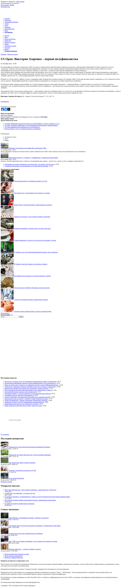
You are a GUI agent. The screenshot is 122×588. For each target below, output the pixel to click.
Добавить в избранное (8, 1)
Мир (6, 37)
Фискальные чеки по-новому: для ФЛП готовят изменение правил (26, 399)
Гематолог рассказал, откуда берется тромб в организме (32, 216)
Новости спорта (12, 54)
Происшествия (9, 29)
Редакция (8, 554)
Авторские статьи (10, 46)
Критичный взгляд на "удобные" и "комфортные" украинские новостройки (33, 157)
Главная (7, 18)
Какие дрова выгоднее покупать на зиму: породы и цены (23, 405)
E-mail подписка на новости (10, 3)
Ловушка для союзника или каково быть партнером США (27, 148)
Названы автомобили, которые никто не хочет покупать (32, 228)
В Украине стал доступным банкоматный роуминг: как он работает (36, 252)
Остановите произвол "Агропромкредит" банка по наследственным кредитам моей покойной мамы (37, 497)
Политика (8, 20)
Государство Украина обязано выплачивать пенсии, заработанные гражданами (30, 500)
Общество (8, 41)
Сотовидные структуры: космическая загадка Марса (26, 533)
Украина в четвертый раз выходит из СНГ (22, 470)
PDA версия (20, 1)
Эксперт (7, 47)
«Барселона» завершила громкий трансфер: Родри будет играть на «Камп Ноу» (30, 387)
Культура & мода (10, 39)
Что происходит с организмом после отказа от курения (32, 193)
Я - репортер (5, 434)
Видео (7, 49)
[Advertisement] (35, 12)
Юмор (7, 44)
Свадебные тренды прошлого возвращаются (19, 395)
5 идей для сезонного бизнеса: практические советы (31, 299)
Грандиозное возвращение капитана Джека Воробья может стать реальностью (30, 383)
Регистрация (5, 5)
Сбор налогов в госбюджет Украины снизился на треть (32, 288)
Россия (7, 35)
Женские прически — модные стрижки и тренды (25, 549)
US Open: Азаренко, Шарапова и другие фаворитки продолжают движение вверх (31, 125)
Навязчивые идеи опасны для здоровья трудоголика (21, 404)
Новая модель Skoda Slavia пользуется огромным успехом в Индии (26, 388)
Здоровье (7, 27)
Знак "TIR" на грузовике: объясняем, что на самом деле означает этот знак (33, 541)
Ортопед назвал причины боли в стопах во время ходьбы (32, 311)
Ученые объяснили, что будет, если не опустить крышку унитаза (35, 240)
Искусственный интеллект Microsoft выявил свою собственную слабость (28, 390)
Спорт (7, 24)
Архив (16, 556)
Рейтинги (20, 557)
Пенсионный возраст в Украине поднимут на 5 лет (30, 181)
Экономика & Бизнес (11, 22)
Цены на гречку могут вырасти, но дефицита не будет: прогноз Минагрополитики (31, 385)
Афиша (14, 557)
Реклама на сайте (23, 554)
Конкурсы (8, 557)
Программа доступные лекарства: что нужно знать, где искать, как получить (29, 164)
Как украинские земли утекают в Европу (22, 462)
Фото (6, 30)
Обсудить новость (6, 115)
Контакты (14, 554)
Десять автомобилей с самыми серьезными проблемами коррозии (26, 400)
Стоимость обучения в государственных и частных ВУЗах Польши (26, 166)
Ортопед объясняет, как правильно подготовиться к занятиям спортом (27, 397)
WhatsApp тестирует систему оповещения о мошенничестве (24, 402)
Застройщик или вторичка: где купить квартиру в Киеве (32, 276)
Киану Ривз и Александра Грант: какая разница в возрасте (33, 205)
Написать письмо (6, 482)
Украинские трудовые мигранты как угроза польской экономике (30, 455)
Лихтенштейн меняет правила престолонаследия (20, 392)
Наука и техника (10, 42)
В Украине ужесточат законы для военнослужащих (30, 264)
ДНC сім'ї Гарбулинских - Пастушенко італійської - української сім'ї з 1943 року (30, 490)
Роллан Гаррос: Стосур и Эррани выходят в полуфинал (23, 129)
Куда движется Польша (16, 478)
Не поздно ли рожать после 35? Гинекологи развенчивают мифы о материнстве (30, 381)
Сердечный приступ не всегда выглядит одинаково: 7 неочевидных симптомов (34, 525)
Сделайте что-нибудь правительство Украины (19, 503)
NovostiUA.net (5, 7)
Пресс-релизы (9, 556)
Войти (12, 5)
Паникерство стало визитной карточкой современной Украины (29, 447)
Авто (6, 25)
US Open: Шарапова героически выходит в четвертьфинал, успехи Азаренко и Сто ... (32, 123)
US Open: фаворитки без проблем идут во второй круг (22, 127)
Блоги (21, 556)
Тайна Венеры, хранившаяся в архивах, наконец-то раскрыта (29, 518)
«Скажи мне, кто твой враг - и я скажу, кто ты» (20, 493)
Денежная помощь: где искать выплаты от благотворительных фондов (28, 393)
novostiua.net (5, 101)
